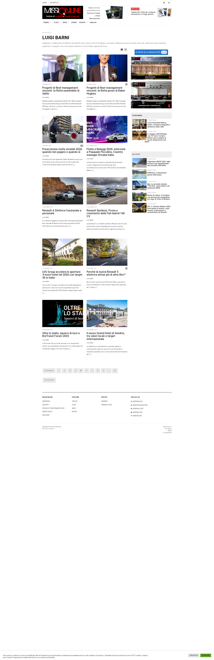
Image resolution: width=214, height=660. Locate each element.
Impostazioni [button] (194, 655)
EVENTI (74, 412)
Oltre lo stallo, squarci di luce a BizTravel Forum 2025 (61, 334)
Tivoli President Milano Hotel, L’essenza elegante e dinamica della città (158, 125)
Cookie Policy (47, 412)
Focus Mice (137, 115)
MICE (65, 22)
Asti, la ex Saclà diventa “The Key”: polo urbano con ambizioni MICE (158, 186)
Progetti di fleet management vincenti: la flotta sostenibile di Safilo (60, 91)
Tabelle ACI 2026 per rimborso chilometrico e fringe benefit (143, 13)
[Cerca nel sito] (169, 3)
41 (115, 370)
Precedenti (49, 370)
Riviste (82, 22)
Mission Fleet (106, 405)
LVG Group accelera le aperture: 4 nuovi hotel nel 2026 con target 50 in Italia (62, 275)
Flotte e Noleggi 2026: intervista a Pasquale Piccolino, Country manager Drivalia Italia (106, 152)
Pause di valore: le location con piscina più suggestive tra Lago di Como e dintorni (158, 197)
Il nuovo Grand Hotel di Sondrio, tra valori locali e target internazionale (106, 336)
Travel (75, 401)
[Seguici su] (163, 3)
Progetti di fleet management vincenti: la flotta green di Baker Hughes (106, 91)
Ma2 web (45, 415)
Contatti (45, 405)
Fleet (74, 405)
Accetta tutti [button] (206, 655)
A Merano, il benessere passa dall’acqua (156, 174)
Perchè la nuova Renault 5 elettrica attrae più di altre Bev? (106, 273)
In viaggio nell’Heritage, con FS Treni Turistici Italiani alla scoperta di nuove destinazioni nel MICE (156, 138)
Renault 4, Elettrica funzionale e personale (61, 212)
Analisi (93, 22)
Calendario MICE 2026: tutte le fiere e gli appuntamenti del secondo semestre (158, 163)
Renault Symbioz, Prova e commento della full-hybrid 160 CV (106, 213)
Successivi (49, 380)
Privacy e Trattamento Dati (53, 408)
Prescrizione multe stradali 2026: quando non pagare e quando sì (62, 150)
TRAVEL (46, 22)
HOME (44, 3)
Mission (104, 401)
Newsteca (46, 401)
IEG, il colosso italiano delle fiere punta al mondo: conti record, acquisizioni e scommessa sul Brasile (158, 209)
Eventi (74, 22)
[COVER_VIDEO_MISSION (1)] (151, 68)
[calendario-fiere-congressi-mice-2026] (151, 95)
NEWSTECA (54, 3)
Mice (74, 408)
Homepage (46, 32)
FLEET (56, 22)
